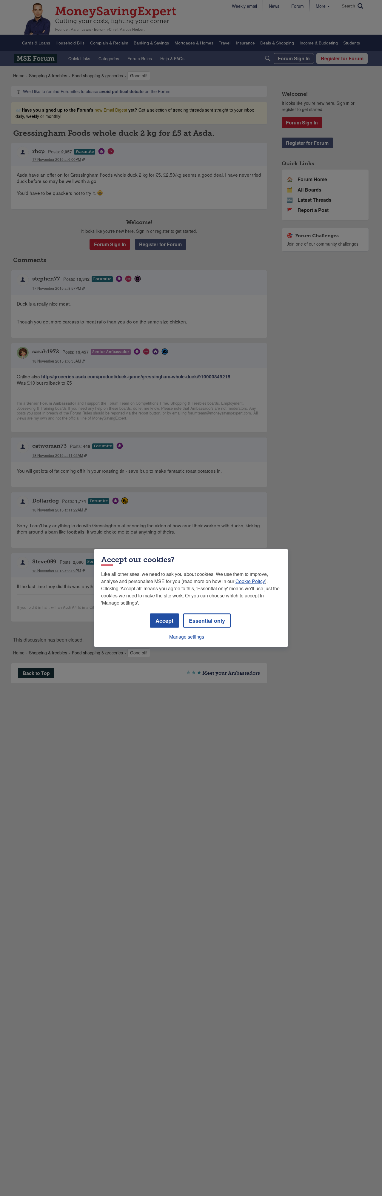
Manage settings (186, 636)
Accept (164, 621)
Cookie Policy (250, 581)
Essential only (207, 621)
